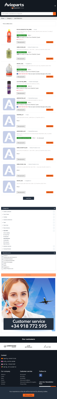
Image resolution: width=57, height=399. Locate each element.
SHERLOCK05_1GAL (21, 164)
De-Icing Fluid (6, 234)
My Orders (22, 376)
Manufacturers (7, 253)
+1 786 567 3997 (11, 364)
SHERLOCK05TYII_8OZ (22, 147)
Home (2, 18)
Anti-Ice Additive (6, 232)
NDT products (6, 242)
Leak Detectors (6, 238)
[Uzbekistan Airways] (10, 346)
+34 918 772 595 (12, 358)
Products (3, 382)
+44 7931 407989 (11, 361)
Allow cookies (28, 395)
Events (2, 380)
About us (3, 374)
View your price (21, 42)
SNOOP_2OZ (20, 180)
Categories (6, 208)
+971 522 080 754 (12, 367)
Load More (28, 198)
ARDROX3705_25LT (21, 98)
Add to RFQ (49, 42)
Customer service (26, 371)
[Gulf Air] (47, 346)
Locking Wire (6, 240)
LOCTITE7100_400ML (22, 81)
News (2, 378)
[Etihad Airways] (28, 346)
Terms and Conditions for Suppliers (28, 382)
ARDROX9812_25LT (21, 131)
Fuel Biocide (5, 236)
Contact (3, 355)
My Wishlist (22, 378)
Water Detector (6, 243)
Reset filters (28, 274)
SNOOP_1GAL (20, 63)
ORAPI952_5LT (20, 114)
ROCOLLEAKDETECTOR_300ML (24, 29)
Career (2, 376)
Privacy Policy (23, 384)
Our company (5, 371)
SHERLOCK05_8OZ (21, 47)
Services (3, 384)
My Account (23, 374)
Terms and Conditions (25, 380)
